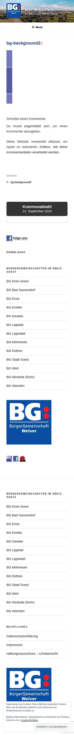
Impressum (14, 645)
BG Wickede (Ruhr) (20, 377)
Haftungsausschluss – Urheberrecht (32, 653)
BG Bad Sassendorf (20, 290)
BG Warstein (15, 386)
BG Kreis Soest (17, 281)
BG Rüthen (14, 351)
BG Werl (12, 368)
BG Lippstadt (15, 333)
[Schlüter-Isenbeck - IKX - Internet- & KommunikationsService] (23, 460)
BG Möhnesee (16, 342)
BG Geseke (14, 316)
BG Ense (12, 298)
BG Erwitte (14, 307)
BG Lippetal (14, 325)
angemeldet (32, 126)
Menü (39, 27)
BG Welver (39, 9)
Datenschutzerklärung (22, 636)
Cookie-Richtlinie (29, 720)
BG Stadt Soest (17, 359)
